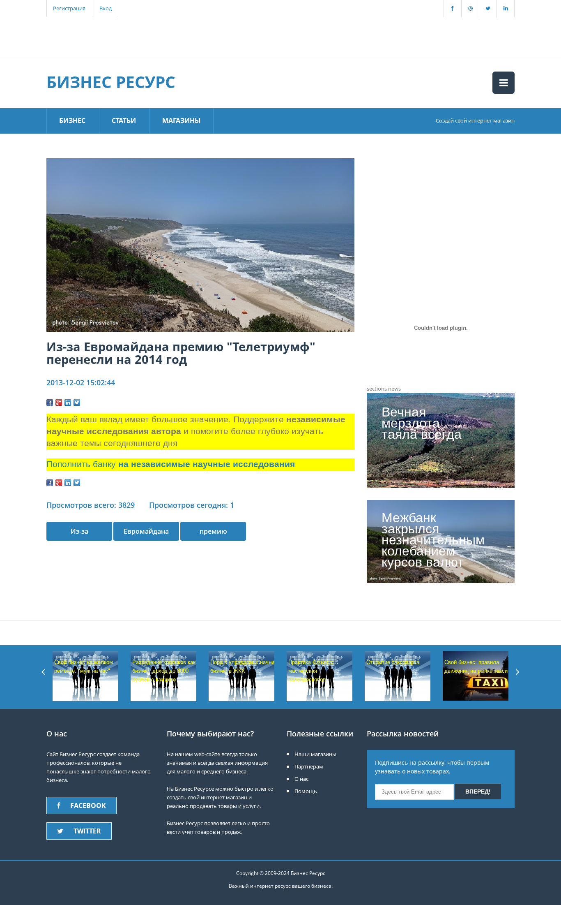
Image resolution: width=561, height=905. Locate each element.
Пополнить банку (170, 464)
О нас (301, 778)
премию (213, 531)
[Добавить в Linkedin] (67, 402)
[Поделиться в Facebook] (49, 402)
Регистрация (69, 8)
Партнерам (308, 766)
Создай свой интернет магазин (475, 120)
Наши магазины (315, 754)
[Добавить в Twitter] (77, 402)
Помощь (305, 791)
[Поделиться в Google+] (58, 402)
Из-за (79, 531)
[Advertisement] (189, 35)
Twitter (87, 831)
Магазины (181, 120)
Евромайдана (146, 531)
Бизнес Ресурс (110, 82)
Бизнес (72, 120)
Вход (105, 8)
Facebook (88, 805)
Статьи (124, 120)
